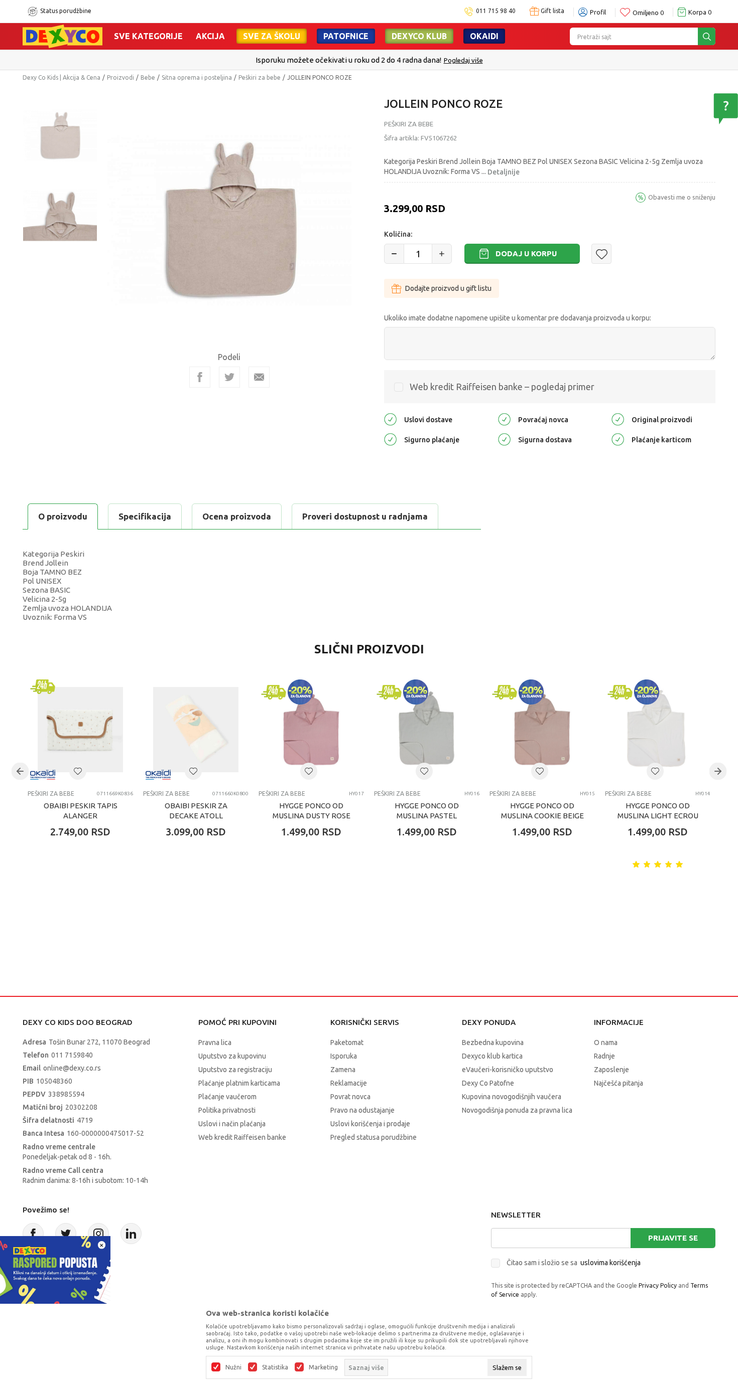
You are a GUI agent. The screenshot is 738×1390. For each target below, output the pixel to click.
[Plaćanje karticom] (617, 439)
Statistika (275, 1367)
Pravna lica (214, 1042)
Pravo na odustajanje (362, 1110)
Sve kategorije (148, 36)
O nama (606, 1042)
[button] (601, 254)
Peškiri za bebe (259, 77)
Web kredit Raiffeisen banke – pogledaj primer (502, 387)
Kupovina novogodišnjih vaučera (511, 1097)
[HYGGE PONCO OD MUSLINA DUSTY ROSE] (311, 729)
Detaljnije (503, 172)
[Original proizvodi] (617, 419)
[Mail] (259, 377)
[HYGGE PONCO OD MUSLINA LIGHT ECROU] (657, 729)
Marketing (323, 1367)
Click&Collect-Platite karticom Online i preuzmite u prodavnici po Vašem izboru (446, 60)
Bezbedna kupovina (493, 1042)
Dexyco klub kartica (492, 1056)
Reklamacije (348, 1083)
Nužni (233, 1367)
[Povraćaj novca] (504, 419)
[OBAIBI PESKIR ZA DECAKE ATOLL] (195, 729)
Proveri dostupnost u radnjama (365, 516)
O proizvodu (62, 516)
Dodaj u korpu (526, 253)
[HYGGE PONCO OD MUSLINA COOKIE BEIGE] (542, 729)
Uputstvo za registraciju (235, 1070)
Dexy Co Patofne (488, 1083)
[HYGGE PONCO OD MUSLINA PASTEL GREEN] (426, 729)
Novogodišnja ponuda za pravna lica (517, 1110)
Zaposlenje (611, 1070)
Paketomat (346, 1042)
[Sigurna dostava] (504, 439)
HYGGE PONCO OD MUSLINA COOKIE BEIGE (542, 810)
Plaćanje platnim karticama (239, 1083)
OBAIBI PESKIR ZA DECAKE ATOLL (196, 810)
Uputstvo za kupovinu (232, 1056)
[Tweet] (229, 377)
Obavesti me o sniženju (681, 197)
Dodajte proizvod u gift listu (448, 288)
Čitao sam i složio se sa (574, 1262)
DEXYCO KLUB (419, 36)
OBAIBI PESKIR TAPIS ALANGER (80, 810)
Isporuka (343, 1056)
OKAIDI (484, 36)
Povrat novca (350, 1097)
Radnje (604, 1056)
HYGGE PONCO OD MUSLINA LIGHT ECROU (658, 810)
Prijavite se (673, 1238)
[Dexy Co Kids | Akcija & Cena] (62, 36)
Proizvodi (120, 77)
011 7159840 (72, 1055)
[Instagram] (98, 1234)
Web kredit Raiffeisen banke (242, 1137)
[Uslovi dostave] (390, 419)
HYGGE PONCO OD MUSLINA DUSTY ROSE (311, 810)
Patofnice (345, 36)
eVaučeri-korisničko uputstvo (507, 1070)
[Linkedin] (131, 1234)
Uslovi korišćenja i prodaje (370, 1124)
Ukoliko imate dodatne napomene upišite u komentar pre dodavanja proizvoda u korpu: (517, 318)
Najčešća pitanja (618, 1083)
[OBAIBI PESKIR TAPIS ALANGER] (80, 729)
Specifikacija (144, 516)
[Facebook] (200, 377)
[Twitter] (66, 1234)
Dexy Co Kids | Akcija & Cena (61, 77)
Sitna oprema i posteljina (197, 77)
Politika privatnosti (227, 1110)
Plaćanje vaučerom (227, 1097)
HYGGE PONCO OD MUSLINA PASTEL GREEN (427, 815)
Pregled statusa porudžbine (373, 1137)
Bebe (148, 77)
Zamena (342, 1070)
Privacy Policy (658, 1285)
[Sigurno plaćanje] (390, 439)
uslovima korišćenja (610, 1263)
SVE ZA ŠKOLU (271, 36)
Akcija (210, 36)
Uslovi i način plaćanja (232, 1124)
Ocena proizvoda (236, 516)
